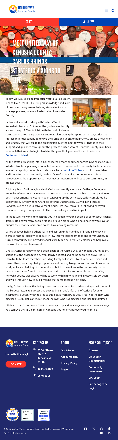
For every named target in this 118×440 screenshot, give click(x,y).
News (29, 84)
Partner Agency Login (97, 385)
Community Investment (95, 369)
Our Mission (68, 350)
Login (64, 369)
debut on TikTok (72, 170)
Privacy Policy (69, 362)
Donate (29, 21)
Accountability (69, 356)
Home (18, 85)
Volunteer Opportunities (97, 358)
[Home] (23, 9)
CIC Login (94, 377)
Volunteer (88, 21)
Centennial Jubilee (16, 155)
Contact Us (43, 375)
